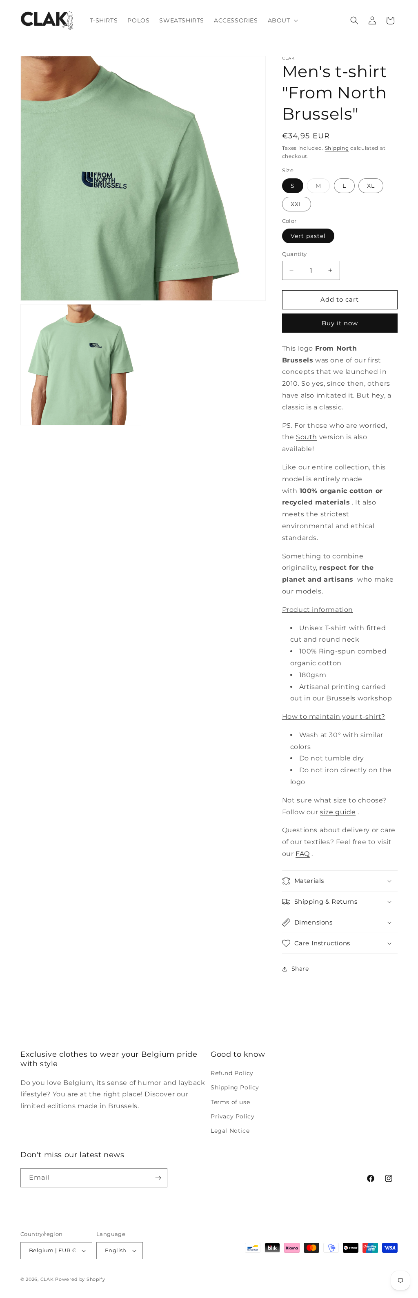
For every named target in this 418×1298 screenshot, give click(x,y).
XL (371, 185)
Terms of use (230, 1102)
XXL (296, 204)
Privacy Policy (232, 1116)
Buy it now (340, 323)
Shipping (337, 148)
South (306, 437)
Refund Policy (232, 1073)
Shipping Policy (235, 1087)
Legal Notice (230, 1130)
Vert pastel (308, 236)
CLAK (47, 1279)
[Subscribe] (158, 1177)
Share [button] (300, 968)
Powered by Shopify (80, 1279)
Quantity (294, 254)
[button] (282, 20)
